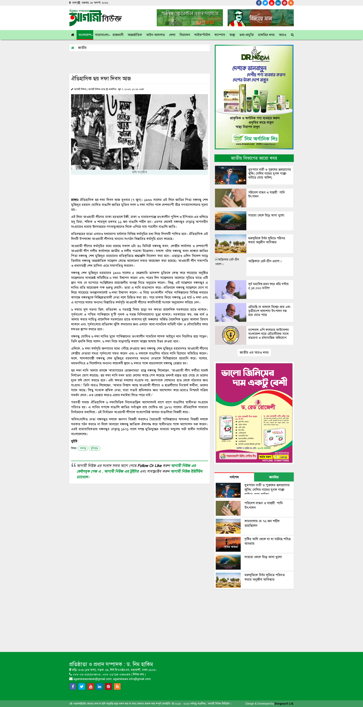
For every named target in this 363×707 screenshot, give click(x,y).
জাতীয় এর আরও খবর (254, 352)
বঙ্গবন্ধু (83, 448)
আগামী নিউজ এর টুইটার (122, 471)
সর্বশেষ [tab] (234, 477)
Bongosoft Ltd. (284, 703)
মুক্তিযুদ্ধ (94, 448)
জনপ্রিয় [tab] (274, 477)
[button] (85, 35)
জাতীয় (82, 48)
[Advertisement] (138, 62)
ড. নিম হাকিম (139, 664)
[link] (283, 35)
